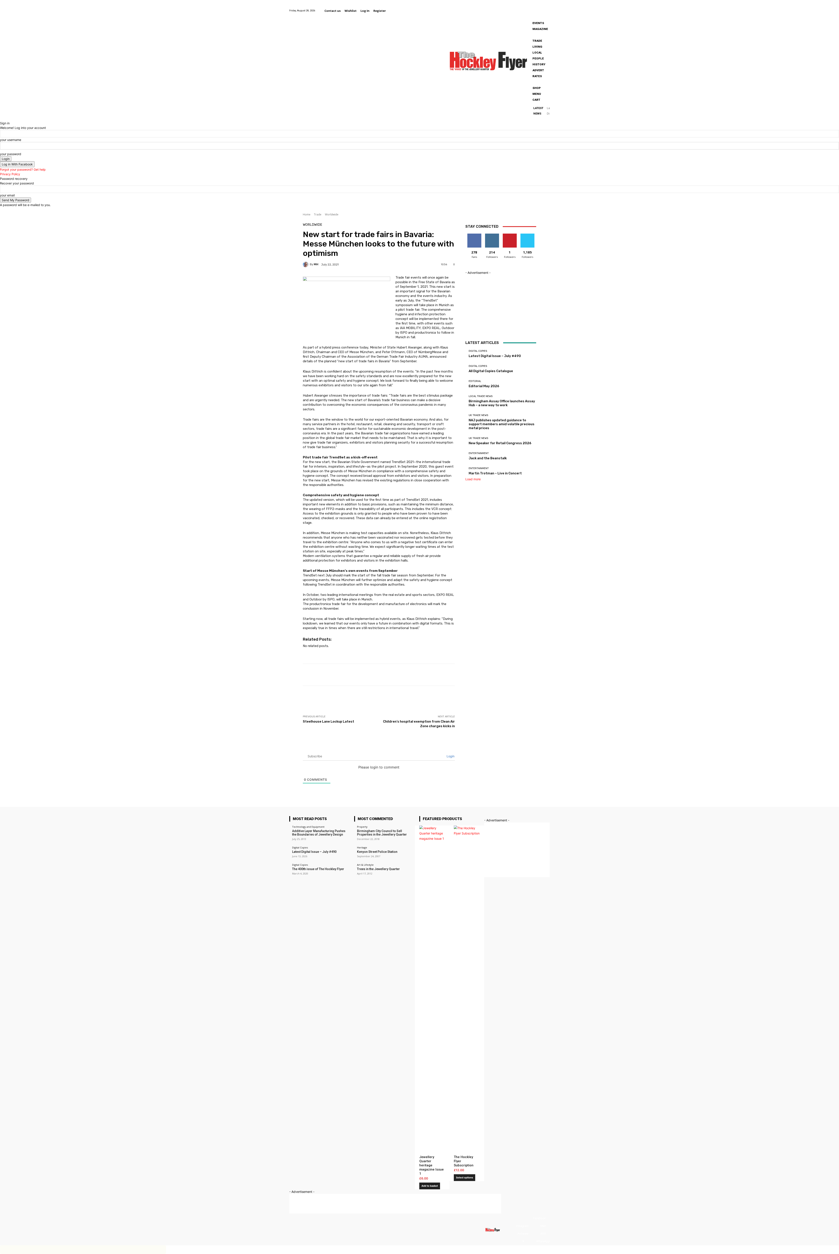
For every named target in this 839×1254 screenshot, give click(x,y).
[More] (463, 674)
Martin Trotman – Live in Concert (495, 473)
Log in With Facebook (17, 164)
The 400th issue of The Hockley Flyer (318, 869)
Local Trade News (480, 396)
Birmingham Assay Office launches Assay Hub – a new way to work (502, 403)
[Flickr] (519, 8)
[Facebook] (514, 8)
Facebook (539, 1218)
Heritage (362, 847)
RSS (543, 1233)
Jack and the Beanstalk (488, 458)
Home (306, 214)
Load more (473, 479)
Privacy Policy (10, 174)
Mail (543, 1226)
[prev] (548, 108)
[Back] (1, 118)
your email (7, 195)
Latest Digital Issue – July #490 (495, 356)
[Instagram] (525, 8)
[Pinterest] (536, 8)
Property (362, 827)
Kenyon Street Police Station (377, 851)
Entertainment (479, 453)
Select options (464, 1177)
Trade (317, 214)
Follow (492, 235)
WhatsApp (543, 1241)
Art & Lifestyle (365, 865)
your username (10, 140)
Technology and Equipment (308, 827)
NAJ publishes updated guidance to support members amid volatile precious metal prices (501, 424)
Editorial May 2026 (484, 386)
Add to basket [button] (429, 1185)
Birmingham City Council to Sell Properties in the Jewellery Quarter (382, 832)
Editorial (475, 381)
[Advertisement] (382, 704)
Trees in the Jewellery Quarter (378, 869)
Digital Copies (478, 351)
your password (10, 154)
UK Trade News (478, 415)
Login (450, 756)
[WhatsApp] (547, 8)
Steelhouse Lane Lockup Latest (328, 721)
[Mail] (530, 8)
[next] (548, 113)
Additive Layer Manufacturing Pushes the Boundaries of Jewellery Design (318, 832)
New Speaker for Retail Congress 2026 (500, 443)
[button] (393, 10)
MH (316, 264)
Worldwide (331, 214)
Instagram (522, 1226)
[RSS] (536, 1234)
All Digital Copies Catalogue (491, 371)
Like (474, 235)
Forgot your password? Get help (23, 169)
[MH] (306, 264)
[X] (541, 8)
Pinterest (523, 1233)
